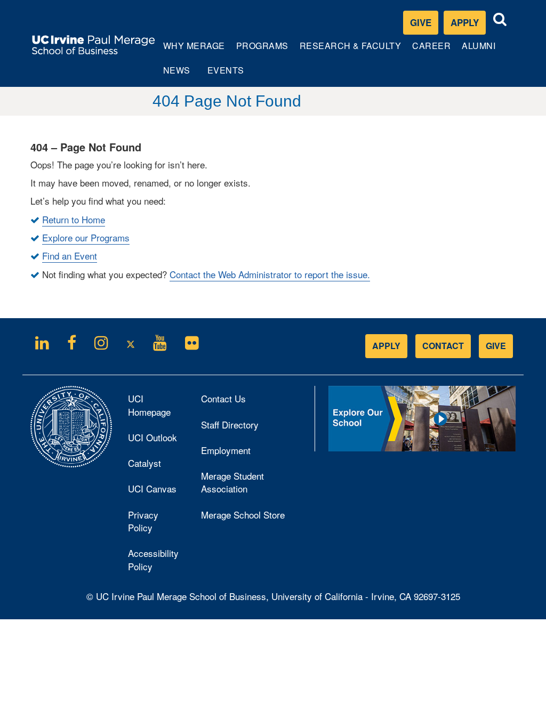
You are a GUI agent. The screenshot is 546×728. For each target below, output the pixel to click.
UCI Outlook (156, 440)
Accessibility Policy (153, 559)
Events (225, 70)
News (176, 70)
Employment (226, 450)
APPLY (386, 345)
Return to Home (73, 219)
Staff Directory (230, 424)
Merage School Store (254, 517)
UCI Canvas (156, 491)
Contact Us (223, 398)
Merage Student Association (232, 482)
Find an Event (69, 255)
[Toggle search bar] (500, 19)
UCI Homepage (156, 408)
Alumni (479, 50)
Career (432, 50)
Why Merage (194, 50)
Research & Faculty (350, 50)
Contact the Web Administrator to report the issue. (270, 274)
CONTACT (443, 345)
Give (420, 22)
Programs (263, 50)
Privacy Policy (154, 524)
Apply (468, 24)
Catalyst (156, 466)
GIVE (496, 345)
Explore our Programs (86, 237)
